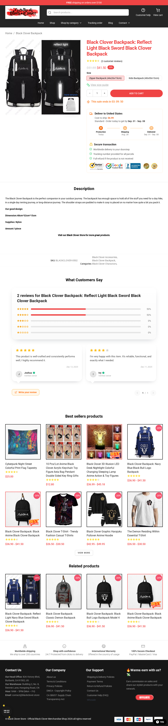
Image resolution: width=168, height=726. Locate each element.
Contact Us (92, 690)
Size (89, 73)
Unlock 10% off (7, 711)
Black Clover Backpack (29, 33)
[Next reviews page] (153, 393)
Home (8, 33)
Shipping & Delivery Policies (100, 677)
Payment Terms (95, 681)
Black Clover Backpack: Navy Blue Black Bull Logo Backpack (144, 467)
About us (51, 677)
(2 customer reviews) (111, 61)
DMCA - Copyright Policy (59, 690)
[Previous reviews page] (137, 393)
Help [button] (162, 722)
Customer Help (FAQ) (97, 695)
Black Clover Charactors (104, 263)
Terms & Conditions (56, 681)
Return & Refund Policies (99, 686)
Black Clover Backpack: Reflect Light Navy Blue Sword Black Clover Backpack (23, 617)
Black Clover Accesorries (104, 257)
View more (84, 553)
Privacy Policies (54, 686)
